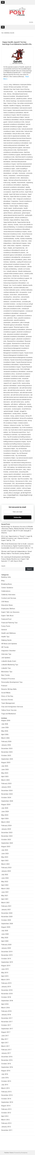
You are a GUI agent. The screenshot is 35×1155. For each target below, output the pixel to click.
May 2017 (4, 1039)
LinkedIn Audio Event (8, 661)
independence (8, 241)
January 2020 (6, 948)
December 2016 (6, 1057)
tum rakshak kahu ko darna (23, 467)
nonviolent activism (15, 301)
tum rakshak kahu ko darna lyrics (13, 469)
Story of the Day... (25, 89)
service (29, 404)
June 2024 (5, 811)
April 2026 (4, 734)
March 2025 (5, 780)
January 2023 (6, 871)
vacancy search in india (14, 476)
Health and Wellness (8, 633)
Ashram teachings (11, 101)
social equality (28, 406)
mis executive (23, 292)
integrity (10, 248)
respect (27, 381)
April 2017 (4, 1043)
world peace (27, 490)
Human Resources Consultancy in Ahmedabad (17, 229)
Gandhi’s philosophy (15, 210)
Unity (24, 469)
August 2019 (5, 965)
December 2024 (6, 790)
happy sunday (25, 220)
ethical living (7, 189)
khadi (29, 259)
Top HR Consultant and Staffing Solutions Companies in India (17, 444)
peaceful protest (8, 320)
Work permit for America (16, 490)
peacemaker (7, 322)
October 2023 (6, 839)
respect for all (7, 383)
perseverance (15, 322)
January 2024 (6, 829)
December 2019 (6, 951)
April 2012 (4, 1116)
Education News (7, 605)
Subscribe (17, 517)
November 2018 (6, 994)
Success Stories (8, 91)
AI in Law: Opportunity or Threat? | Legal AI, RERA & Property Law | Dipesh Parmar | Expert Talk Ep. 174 (16, 538)
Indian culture (16, 241)
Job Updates (5, 658)
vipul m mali (7, 479)
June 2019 (5, 969)
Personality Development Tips (11, 682)
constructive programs (22, 175)
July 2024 (4, 808)
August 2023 (5, 846)
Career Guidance (7, 587)
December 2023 (6, 832)
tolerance (6, 425)
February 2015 (6, 1092)
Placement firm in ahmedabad (15, 341)
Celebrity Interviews (8, 594)
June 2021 (5, 892)
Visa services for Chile (21, 481)
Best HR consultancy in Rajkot (15, 117)
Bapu (5, 103)
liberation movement (20, 266)
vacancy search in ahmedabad (12, 474)
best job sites (20, 131)
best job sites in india (18, 133)
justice (25, 259)
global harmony (26, 210)
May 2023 (4, 857)
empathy (13, 182)
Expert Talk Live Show (18, 192)
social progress (16, 409)
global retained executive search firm (14, 215)
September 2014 (7, 1102)
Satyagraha (7, 404)
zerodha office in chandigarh (12, 493)
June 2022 (5, 878)
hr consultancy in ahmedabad (24, 227)
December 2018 (6, 990)
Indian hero (24, 241)
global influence (8, 213)
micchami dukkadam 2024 (20, 287)
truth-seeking (10, 467)
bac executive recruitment (24, 101)
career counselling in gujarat (19, 171)
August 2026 (5, 720)
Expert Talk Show (7, 616)
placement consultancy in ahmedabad (14, 329)
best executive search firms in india (22, 110)
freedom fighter (13, 206)
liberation (11, 266)
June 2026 (5, 727)
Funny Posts (5, 626)
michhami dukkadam (26, 290)
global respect (26, 213)
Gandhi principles (18, 208)
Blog (10, 84)
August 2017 (5, 1032)
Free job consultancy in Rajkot (19, 203)
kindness (6, 262)
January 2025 (6, 787)
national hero (16, 297)
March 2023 (5, 864)
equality (28, 187)
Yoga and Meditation (8, 714)
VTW (13, 483)
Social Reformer (26, 409)
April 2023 (4, 860)
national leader (25, 297)
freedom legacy (23, 206)
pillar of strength (24, 322)
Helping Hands (6, 640)
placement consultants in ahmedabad (14, 336)
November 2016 (6, 1060)
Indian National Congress (19, 243)
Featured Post (6, 619)
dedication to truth (14, 178)
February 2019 (6, 983)
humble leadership (9, 238)
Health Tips (5, 637)
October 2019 (6, 958)
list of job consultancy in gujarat (20, 278)
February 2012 (6, 1123)
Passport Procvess (8, 679)
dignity (5, 180)
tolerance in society (15, 425)
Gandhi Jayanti (8, 208)
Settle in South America (10, 406)
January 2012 (6, 1127)
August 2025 (5, 762)
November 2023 (6, 836)
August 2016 (5, 1071)
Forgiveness (14, 201)
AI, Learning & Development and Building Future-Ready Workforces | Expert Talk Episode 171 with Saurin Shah (15, 559)
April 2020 (4, 941)
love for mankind (17, 285)
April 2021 (4, 899)
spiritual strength (8, 411)
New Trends (16, 89)
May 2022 (4, 881)
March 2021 (5, 902)
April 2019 (4, 976)
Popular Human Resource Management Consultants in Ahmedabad (16, 348)
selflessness (22, 404)
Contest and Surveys (8, 598)
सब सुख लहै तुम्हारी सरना (12, 495)
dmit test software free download (17, 180)
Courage (6, 178)
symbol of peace (20, 416)
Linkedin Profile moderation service (13, 273)
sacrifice (27, 402)
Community (22, 173)
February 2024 (6, 825)
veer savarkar (26, 476)
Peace (15, 318)
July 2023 (4, 850)
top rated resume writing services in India (19, 465)
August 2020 (5, 927)
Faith (14, 199)
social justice (7, 409)
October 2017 (6, 1025)
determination (24, 178)
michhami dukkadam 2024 (11, 292)
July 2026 (4, 724)
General (6, 87)
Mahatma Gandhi (27, 285)
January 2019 (6, 986)
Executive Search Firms (17, 189)
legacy (5, 266)
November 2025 (6, 752)
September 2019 (7, 962)
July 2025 (4, 766)
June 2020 (5, 934)
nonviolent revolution (9, 304)
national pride (7, 299)
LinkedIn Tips (6, 668)
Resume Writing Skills (9, 689)
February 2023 (6, 867)
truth (5, 467)
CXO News (5, 601)
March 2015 (5, 1088)
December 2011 (6, 1130)
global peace (17, 213)
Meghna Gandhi (8, 287)
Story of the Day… (7, 696)
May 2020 (4, 937)
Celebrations (16, 84)
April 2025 (4, 776)
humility (17, 238)
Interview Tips (6, 654)
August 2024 (5, 804)
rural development (13, 388)
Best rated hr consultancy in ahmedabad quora (17, 140)
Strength (16, 411)
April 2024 (4, 818)
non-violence (15, 299)
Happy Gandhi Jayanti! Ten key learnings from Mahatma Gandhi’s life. (17, 43)
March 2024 (5, 822)
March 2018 (5, 1008)
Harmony (10, 224)
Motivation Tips (8, 89)
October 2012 (6, 1113)
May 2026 (4, 731)
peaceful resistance (19, 320)
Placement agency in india (21, 327)
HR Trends (25, 87)
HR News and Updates (15, 87)
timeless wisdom (23, 423)
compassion (11, 175)
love (10, 285)
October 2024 (6, 797)
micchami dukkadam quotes (12, 290)
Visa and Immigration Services (12, 707)
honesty (16, 224)
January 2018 (6, 1015)
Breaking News (6, 584)
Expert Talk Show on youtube (18, 196)
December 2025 (6, 748)
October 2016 (6, 1064)
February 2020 (6, 944)
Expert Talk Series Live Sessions (18, 194)
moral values (13, 294)
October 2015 (6, 1081)
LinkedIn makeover (12, 271)
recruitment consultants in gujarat (20, 376)
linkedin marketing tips (24, 271)
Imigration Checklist (8, 651)
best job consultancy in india (16, 122)
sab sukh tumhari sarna (17, 402)
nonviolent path (26, 301)
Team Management (8, 703)
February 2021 (6, 906)
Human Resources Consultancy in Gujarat (15, 231)
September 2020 (7, 923)
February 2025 (6, 783)
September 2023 (7, 843)
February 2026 (6, 741)
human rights (20, 236)
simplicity (20, 406)
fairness (9, 199)
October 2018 (6, 997)
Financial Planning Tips (9, 623)
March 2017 (5, 1046)
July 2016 (4, 1074)
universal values (13, 472)
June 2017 (5, 1036)
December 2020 (6, 913)
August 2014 (5, 1106)
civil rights (15, 173)
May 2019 (4, 972)
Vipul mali (14, 479)
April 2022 (4, 885)
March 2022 (5, 888)
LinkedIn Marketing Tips (9, 665)
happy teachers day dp (10, 222)
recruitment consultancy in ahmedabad (14, 371)
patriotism (10, 318)
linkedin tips (15, 276)
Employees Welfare (25, 84)
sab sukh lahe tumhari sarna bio (16, 390)
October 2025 (6, 755)
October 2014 (6, 1099)
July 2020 (4, 930)
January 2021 (6, 909)
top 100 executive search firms (17, 432)
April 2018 (4, 1004)
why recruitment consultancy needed (14, 486)
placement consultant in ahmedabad (17, 334)
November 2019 (6, 955)
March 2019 (5, 979)
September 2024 (7, 801)
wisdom (19, 488)
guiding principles (9, 217)
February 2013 (6, 1109)
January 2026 (6, 745)
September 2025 (7, 759)
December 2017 (6, 1018)
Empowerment (21, 182)
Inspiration (18, 245)
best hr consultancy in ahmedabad (13, 112)
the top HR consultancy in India (18, 420)
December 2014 (6, 1095)
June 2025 (5, 769)
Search (3, 566)
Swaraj (12, 416)
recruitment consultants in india (12, 378)
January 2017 (6, 1053)
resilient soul (20, 381)
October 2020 (6, 920)
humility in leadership (26, 238)
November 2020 (6, 916)
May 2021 (4, 895)
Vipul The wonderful (23, 479)
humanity (27, 236)
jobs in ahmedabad (16, 259)
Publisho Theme (8, 1152)
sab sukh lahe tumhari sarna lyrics (19, 395)
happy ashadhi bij (15, 220)
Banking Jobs (6, 577)
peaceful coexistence (24, 318)
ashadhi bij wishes (21, 98)
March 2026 (5, 738)
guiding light (28, 215)
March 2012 (5, 1120)
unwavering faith (23, 472)
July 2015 (4, 1085)
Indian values (10, 245)
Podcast (22, 346)
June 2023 (5, 853)
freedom (6, 206)
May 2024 (4, 815)
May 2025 (4, 773)
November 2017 (6, 1022)
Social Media (5, 693)
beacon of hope (12, 103)
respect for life (16, 383)
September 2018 (7, 1001)
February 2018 (6, 1011)
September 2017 (7, 1029)
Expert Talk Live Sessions (10, 612)
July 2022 (4, 874)
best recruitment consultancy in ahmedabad (16, 143)
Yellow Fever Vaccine (9, 710)
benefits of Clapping (15, 105)
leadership (13, 262)
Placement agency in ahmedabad (13, 325)
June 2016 (5, 1078)
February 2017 (6, 1050)
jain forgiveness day (18, 248)
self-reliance (14, 404)
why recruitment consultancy (24, 483)
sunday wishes (16, 413)
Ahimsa (9, 94)
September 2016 (7, 1067)
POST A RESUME (25, 369)
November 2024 (6, 794)
